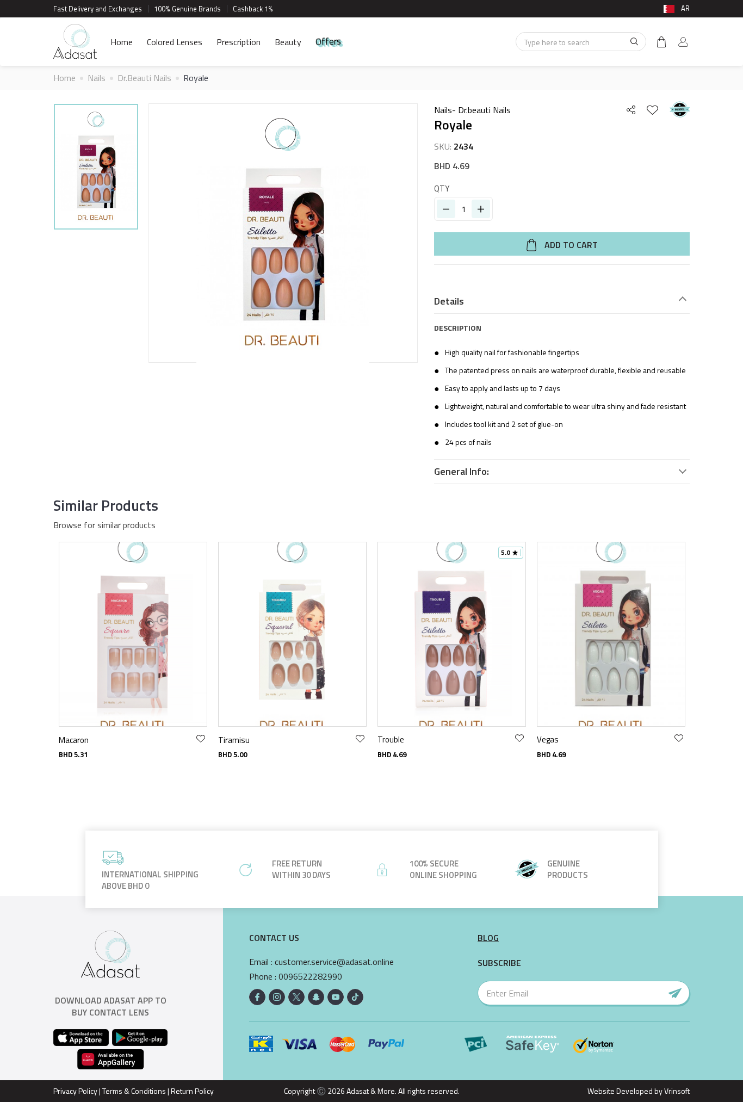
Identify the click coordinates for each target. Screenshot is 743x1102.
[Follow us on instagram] (277, 997)
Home (121, 41)
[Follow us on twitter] (296, 997)
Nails (97, 77)
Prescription (238, 41)
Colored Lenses (174, 41)
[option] (96, 168)
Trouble (390, 739)
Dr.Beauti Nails (144, 77)
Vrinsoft (676, 1091)
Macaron (74, 739)
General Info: (461, 471)
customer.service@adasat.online (334, 962)
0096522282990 (310, 976)
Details (449, 301)
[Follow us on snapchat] (316, 997)
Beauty (288, 41)
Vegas (548, 739)
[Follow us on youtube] (335, 997)
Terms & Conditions (134, 1091)
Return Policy (192, 1091)
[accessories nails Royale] (96, 167)
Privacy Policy (75, 1091)
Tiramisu (234, 739)
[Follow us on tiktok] (355, 997)
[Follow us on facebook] (257, 997)
